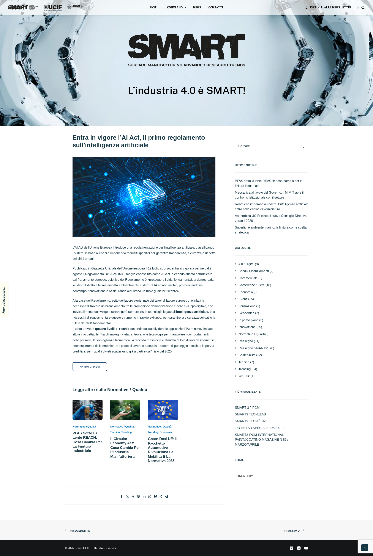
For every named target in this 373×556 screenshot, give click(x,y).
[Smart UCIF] (46, 7)
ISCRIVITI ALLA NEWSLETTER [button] (331, 7)
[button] (363, 7)
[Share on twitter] (127, 496)
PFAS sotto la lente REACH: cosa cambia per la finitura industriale (87, 442)
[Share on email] (166, 496)
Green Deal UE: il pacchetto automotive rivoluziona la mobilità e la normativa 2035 (162, 450)
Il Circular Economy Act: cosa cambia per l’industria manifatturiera (125, 448)
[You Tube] (306, 548)
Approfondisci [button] (90, 366)
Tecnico (115, 432)
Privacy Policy (245, 475)
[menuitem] (153, 7)
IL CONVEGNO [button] (173, 7)
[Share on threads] (132, 496)
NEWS (197, 7)
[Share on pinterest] (138, 496)
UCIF (153, 7)
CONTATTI (215, 7)
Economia (166, 432)
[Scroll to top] (364, 547)
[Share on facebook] (121, 496)
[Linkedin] (298, 548)
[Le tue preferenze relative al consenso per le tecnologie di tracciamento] (4, 299)
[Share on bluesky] (155, 496)
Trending (126, 432)
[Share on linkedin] (144, 496)
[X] (291, 548)
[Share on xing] (160, 496)
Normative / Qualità (84, 426)
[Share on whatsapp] (149, 496)
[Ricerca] (271, 146)
